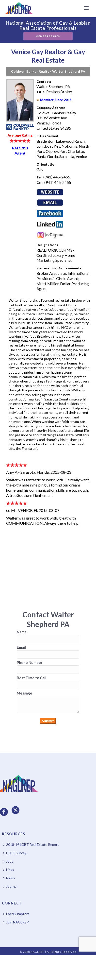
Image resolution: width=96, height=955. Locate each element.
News (10, 878)
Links (10, 870)
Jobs (9, 861)
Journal (11, 886)
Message (24, 693)
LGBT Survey (16, 853)
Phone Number (29, 662)
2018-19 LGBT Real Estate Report (32, 844)
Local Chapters (17, 914)
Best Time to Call (31, 678)
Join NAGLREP (17, 922)
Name (22, 632)
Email (21, 647)
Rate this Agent (20, 150)
